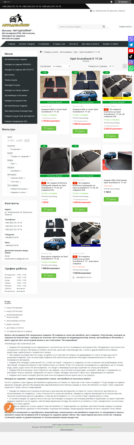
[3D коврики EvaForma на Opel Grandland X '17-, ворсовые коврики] (86, 234)
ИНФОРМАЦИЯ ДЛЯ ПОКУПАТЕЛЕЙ (14, 316)
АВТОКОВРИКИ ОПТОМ (16, 321)
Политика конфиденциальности (89, 427)
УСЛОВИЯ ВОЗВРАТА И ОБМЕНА (19, 331)
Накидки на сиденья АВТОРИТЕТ (19, 69)
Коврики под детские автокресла (19, 116)
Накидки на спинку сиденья (17, 90)
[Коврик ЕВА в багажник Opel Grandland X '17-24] (117, 160)
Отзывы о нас (59, 44)
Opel (75, 52)
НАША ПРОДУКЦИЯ (14, 308)
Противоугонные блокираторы (18, 111)
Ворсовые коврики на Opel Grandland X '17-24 (54, 257)
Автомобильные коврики (16, 59)
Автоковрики (66, 52)
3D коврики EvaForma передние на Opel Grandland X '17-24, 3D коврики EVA (85, 186)
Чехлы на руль (11, 80)
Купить (50, 128)
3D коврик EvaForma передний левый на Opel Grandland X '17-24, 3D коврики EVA (54, 186)
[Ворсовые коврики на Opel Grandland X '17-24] (54, 234)
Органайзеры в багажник (16, 95)
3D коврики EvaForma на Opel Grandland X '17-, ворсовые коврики (86, 260)
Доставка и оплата (90, 44)
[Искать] (103, 26)
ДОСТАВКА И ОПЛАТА (15, 328)
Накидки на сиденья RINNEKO (18, 64)
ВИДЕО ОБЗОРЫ (13, 324)
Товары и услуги (51, 52)
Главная (11, 44)
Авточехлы (9, 74)
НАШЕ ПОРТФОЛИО (15, 311)
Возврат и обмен (110, 44)
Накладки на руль (12, 85)
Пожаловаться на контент (65, 427)
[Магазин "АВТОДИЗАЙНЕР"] (16, 20)
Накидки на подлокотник (16, 100)
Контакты (73, 44)
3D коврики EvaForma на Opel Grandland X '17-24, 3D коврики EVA (114, 113)
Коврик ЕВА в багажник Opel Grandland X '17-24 (115, 181)
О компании (43, 44)
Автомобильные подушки (16, 105)
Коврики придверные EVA (16, 121)
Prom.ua (79, 425)
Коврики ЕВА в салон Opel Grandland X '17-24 (54, 110)
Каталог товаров (27, 44)
